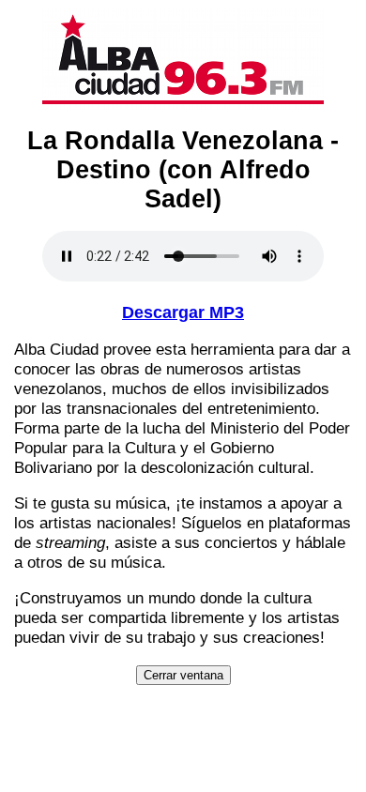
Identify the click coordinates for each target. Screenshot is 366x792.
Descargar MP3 (183, 312)
